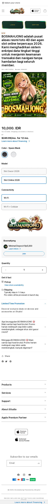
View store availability (14, 285)
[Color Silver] (13, 154)
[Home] (17, 11)
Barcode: (17, 69)
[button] (3, 11)
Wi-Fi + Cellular (11, 207)
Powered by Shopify (32, 490)
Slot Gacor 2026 (11, 171)
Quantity (6, 263)
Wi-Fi (6, 198)
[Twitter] (7, 362)
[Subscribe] (38, 463)
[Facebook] (3, 362)
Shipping (14, 131)
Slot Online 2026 (12, 180)
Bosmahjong (19, 490)
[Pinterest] (11, 362)
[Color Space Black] (5, 154)
